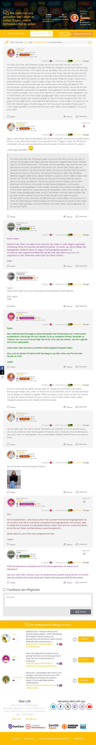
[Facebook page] (61, 707)
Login (26, 42)
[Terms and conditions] (36, 726)
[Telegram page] (53, 707)
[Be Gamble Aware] (53, 726)
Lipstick (19, 314)
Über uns (16, 719)
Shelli (52, 21)
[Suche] (50, 34)
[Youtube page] (89, 707)
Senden (83, 612)
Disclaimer (16, 739)
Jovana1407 (17, 677)
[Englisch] (51, 61)
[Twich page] (75, 707)
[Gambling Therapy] (70, 726)
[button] (59, 644)
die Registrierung (40, 42)
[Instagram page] (82, 707)
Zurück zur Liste (16, 33)
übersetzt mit (78, 61)
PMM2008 (20, 274)
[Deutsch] (70, 61)
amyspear (20, 125)
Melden (12, 117)
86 (74, 659)
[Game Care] (16, 726)
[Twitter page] (68, 707)
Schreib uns (31, 719)
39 (74, 639)
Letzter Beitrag (47, 19)
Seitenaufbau (79, 739)
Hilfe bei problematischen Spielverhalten (54, 739)
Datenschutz (29, 739)
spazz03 (83, 14)
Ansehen (84, 639)
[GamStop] (83, 726)
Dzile (14, 657)
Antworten (83, 116)
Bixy (14, 634)
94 (74, 680)
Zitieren (69, 117)
